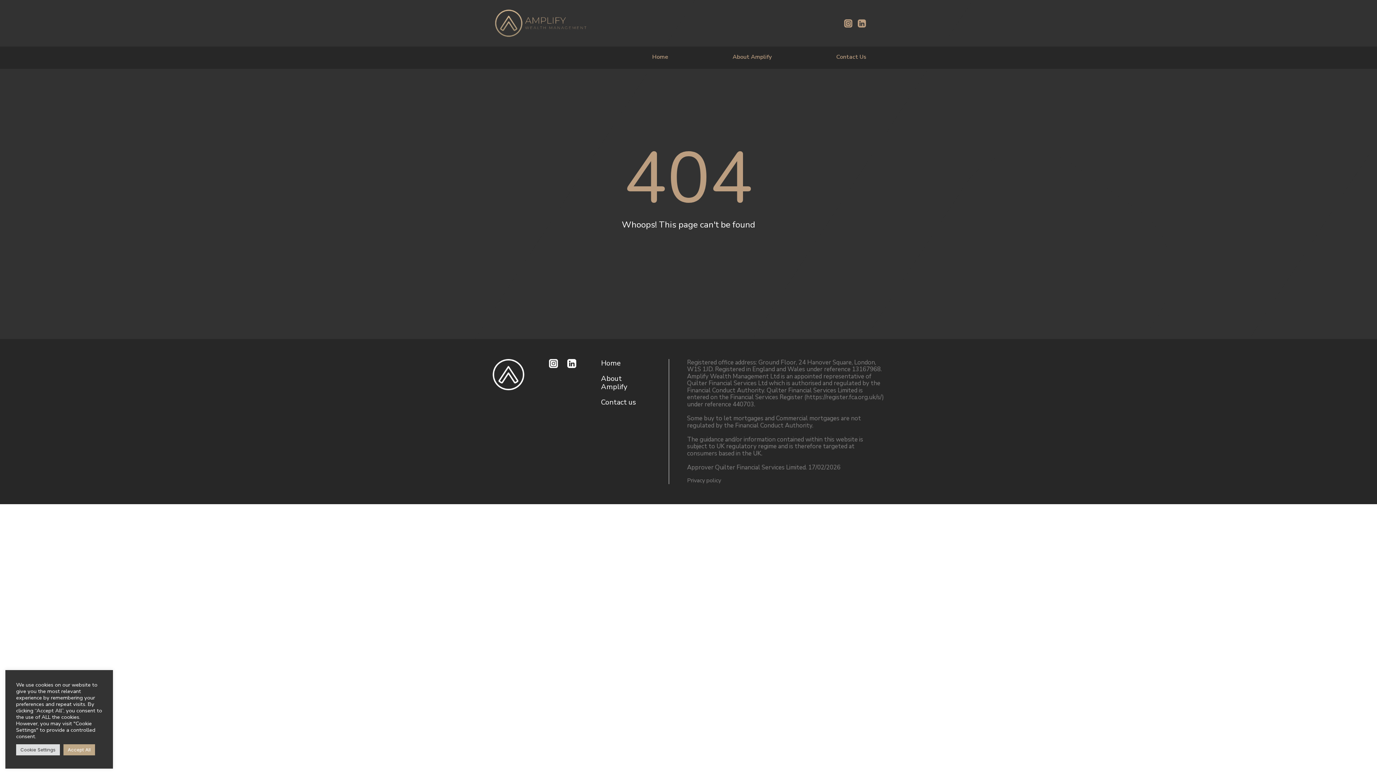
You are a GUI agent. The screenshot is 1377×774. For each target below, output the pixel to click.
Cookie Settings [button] (38, 749)
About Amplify (752, 57)
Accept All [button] (79, 749)
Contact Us (851, 57)
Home (660, 57)
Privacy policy (704, 480)
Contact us (618, 402)
